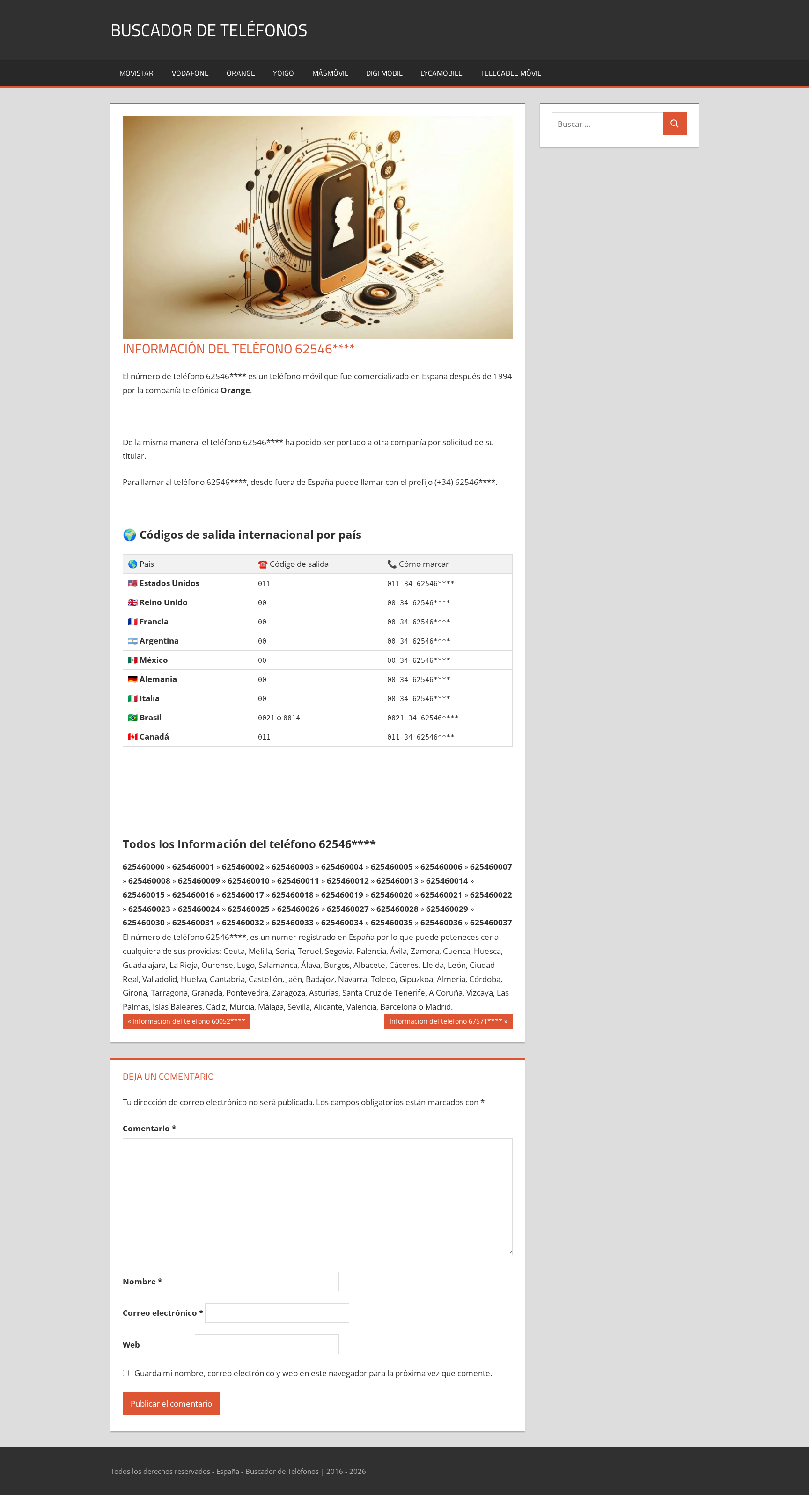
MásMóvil (330, 73)
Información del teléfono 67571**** (445, 1022)
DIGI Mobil (384, 73)
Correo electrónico (163, 1312)
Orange (241, 73)
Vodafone (190, 73)
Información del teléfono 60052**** (188, 1022)
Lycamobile (441, 73)
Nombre (142, 1281)
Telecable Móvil (511, 73)
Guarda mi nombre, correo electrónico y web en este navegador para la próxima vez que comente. (313, 1373)
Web (131, 1344)
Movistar (136, 73)
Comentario (149, 1128)
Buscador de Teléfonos (209, 30)
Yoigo (283, 73)
